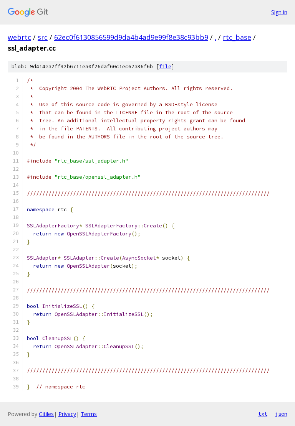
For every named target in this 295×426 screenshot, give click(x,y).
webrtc (19, 37)
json (281, 413)
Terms (89, 414)
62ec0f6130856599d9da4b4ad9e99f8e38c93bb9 (131, 37)
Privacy (67, 414)
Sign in (279, 12)
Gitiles (46, 414)
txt (262, 413)
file (165, 66)
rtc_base (237, 37)
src (43, 37)
